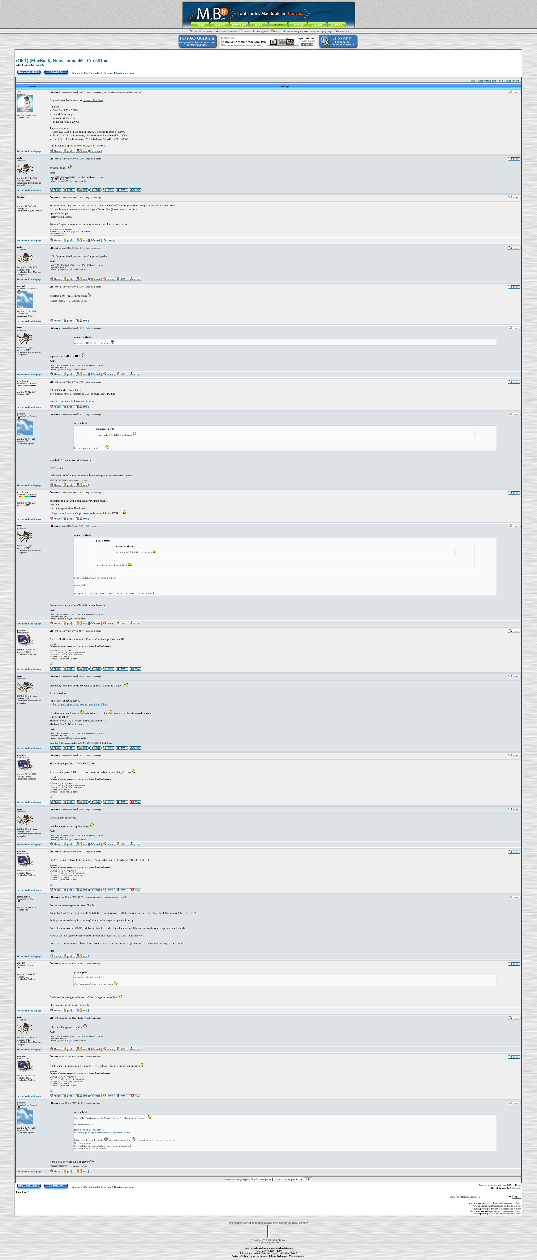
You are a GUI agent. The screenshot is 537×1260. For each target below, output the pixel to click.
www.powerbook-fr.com (256, 1248)
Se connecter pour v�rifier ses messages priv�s (308, 31)
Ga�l (243, 1256)
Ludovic (257, 1253)
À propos (336, 24)
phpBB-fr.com (274, 1242)
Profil (277, 31)
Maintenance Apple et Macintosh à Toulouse (275, 1258)
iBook (258, 24)
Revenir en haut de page (29, 151)
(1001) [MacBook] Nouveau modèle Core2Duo (61, 60)
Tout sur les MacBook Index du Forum (91, 73)
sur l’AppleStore (97, 145)
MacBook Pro (254, 1258)
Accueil (200, 24)
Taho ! (294, 1253)
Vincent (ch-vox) (270, 1253)
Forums (278, 24)
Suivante (40, 65)
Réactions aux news (124, 73)
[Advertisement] (268, 51)
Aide (194, 31)
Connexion (343, 31)
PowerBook (239, 24)
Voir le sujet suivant (509, 80)
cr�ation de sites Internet (295, 1258)
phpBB (262, 1240)
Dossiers (317, 24)
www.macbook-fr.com (282, 1248)
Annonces (298, 24)
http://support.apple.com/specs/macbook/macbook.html (80, 704)
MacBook (219, 24)
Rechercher (207, 31)
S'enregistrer (262, 31)
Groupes (247, 31)
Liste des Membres (228, 31)
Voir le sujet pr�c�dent (483, 80)
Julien (272, 1256)
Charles (285, 1253)
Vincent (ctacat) (297, 1256)
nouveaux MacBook (93, 100)
